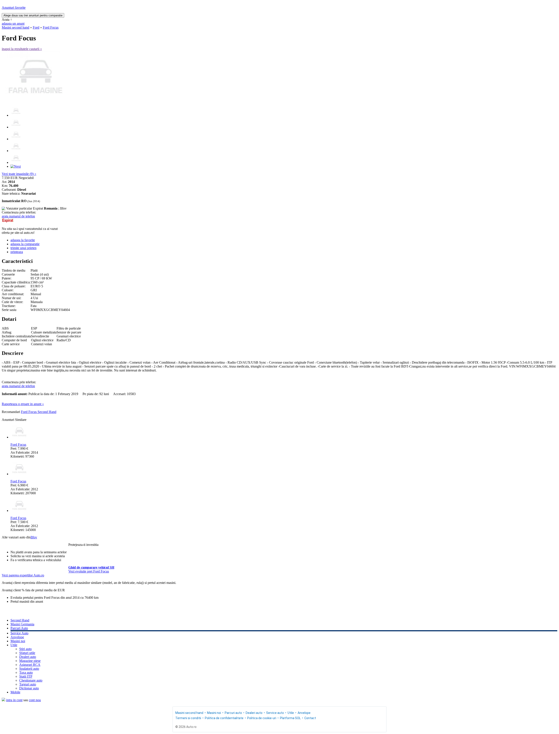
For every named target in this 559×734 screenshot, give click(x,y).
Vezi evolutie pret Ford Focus (88, 571)
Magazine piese (30, 661)
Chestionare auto (30, 680)
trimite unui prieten (23, 248)
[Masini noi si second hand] (3, 700)
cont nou (35, 700)
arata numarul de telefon (18, 216)
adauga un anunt (13, 23)
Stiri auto (25, 649)
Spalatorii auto (29, 668)
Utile (13, 645)
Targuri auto (27, 684)
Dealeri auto (27, 657)
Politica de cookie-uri (261, 718)
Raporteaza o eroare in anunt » (23, 404)
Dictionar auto (29, 688)
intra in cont (14, 700)
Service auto (275, 713)
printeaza (16, 252)
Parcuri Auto (19, 628)
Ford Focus (51, 27)
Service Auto (19, 633)
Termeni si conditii (188, 718)
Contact (310, 718)
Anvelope (17, 637)
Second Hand (19, 620)
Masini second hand (15, 27)
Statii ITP (25, 676)
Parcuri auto (233, 713)
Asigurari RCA (29, 664)
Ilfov (34, 537)
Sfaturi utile (27, 653)
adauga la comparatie (25, 244)
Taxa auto (26, 672)
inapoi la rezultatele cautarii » (22, 49)
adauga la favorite (22, 240)
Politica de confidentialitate (224, 718)
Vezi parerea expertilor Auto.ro (23, 575)
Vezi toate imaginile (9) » (19, 174)
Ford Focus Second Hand (38, 412)
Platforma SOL (290, 718)
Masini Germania (22, 624)
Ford (36, 27)
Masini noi (17, 641)
